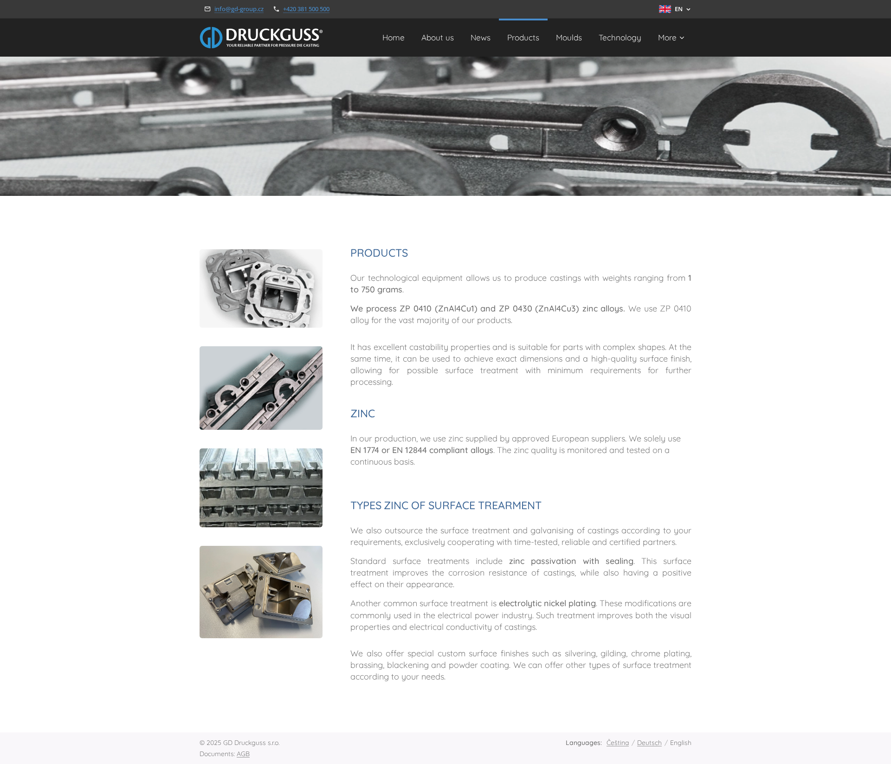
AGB (243, 754)
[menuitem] (393, 38)
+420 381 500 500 (306, 9)
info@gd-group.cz (239, 9)
